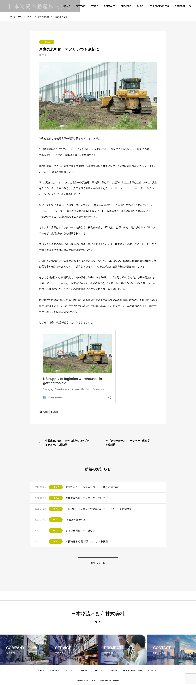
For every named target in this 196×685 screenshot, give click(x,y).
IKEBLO (46, 42)
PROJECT (126, 6)
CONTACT (180, 6)
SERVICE (80, 6)
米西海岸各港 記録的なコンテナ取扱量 (87, 541)
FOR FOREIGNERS (159, 6)
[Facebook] (96, 622)
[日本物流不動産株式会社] (40, 6)
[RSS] (100, 622)
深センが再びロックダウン (80, 530)
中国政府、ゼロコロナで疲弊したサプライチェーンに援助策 (99, 509)
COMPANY (109, 6)
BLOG (140, 6)
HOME (41, 670)
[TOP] (98, 595)
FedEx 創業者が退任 (77, 519)
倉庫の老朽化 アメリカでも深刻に (85, 498)
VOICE (94, 6)
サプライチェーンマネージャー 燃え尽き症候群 (93, 487)
